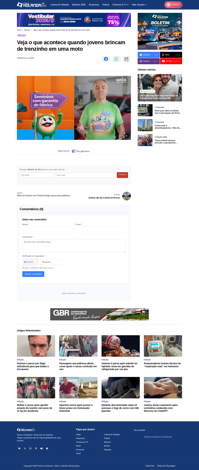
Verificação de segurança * (33, 256)
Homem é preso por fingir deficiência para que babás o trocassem (33, 366)
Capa (78, 434)
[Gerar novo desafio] (35, 262)
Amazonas (80, 438)
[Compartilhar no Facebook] (106, 59)
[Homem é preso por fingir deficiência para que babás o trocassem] (36, 346)
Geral (78, 453)
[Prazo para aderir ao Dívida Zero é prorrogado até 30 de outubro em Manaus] (145, 110)
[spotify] (47, 448)
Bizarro (27, 30)
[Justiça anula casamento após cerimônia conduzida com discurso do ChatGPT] (163, 387)
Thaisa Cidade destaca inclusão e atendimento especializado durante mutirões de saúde (165, 141)
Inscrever (122, 174)
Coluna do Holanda (112, 434)
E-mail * (78, 224)
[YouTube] (41, 448)
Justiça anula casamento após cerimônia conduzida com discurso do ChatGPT (161, 408)
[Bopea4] (31, 5)
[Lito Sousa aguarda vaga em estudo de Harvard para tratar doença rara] (160, 87)
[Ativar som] (127, 135)
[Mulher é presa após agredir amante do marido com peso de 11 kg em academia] (36, 387)
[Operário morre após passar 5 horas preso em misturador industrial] (78, 387)
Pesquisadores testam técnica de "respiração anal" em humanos (162, 365)
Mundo (107, 446)
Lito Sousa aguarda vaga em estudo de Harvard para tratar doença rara (159, 96)
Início (19, 30)
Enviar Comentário (33, 274)
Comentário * (28, 237)
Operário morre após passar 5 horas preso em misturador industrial (76, 408)
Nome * (25, 224)
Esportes (107, 449)
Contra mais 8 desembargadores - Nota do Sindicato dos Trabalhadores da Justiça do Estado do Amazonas (167, 126)
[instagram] (30, 448)
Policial (107, 438)
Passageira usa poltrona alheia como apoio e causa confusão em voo (78, 366)
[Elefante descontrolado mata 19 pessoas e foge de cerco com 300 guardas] (121, 387)
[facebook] (19, 448)
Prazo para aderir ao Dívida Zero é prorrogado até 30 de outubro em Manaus (167, 112)
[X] (24, 448)
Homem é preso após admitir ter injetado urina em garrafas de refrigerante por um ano (119, 366)
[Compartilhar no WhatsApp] (116, 59)
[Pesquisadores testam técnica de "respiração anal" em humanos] (163, 346)
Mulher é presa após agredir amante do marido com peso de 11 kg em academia (34, 408)
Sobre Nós (150, 466)
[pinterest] (36, 448)
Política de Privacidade (166, 466)
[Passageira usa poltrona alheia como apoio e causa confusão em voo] (78, 346)
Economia (80, 449)
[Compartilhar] (126, 59)
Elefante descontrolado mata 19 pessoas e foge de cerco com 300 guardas (120, 408)
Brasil (78, 446)
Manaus (107, 442)
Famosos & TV (82, 442)
